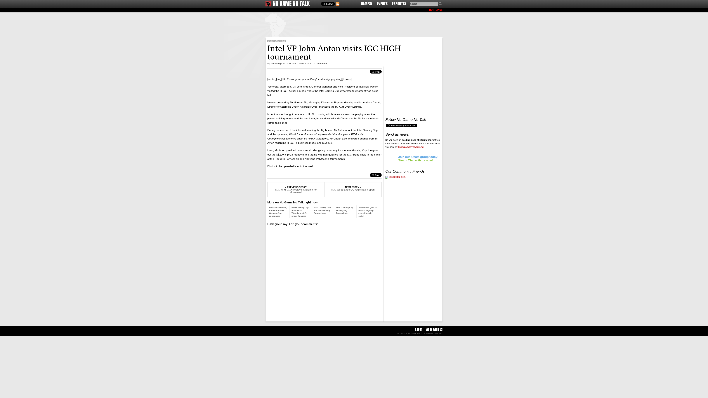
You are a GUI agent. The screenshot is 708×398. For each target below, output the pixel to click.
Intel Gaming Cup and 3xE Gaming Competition (322, 210)
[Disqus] (324, 272)
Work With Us (434, 329)
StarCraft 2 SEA (397, 177)
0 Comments (320, 63)
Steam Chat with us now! (415, 160)
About (418, 329)
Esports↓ (399, 3)
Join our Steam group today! (418, 156)
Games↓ (366, 3)
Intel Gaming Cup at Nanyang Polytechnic (344, 210)
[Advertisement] (354, 24)
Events (382, 3)
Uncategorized (277, 41)
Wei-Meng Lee (277, 63)
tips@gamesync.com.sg (411, 147)
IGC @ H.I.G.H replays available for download (296, 191)
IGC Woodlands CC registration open (353, 189)
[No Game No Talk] (268, 5)
